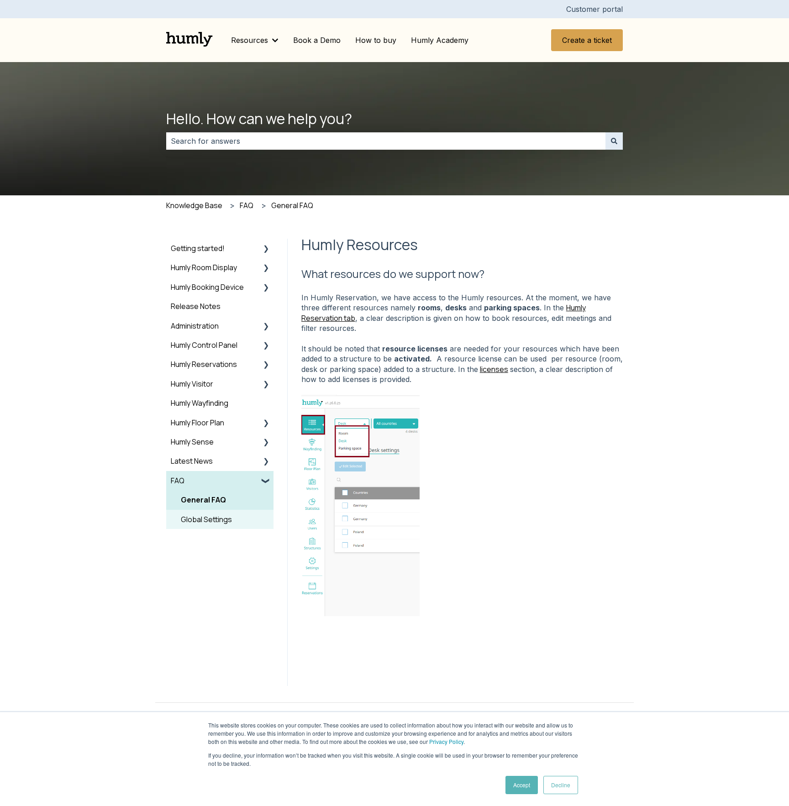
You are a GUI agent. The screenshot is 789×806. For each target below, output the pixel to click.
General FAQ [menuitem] (203, 500)
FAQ (246, 205)
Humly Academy (439, 40)
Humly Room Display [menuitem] (204, 267)
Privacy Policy (446, 741)
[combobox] (385, 141)
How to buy (375, 40)
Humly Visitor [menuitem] (192, 384)
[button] (266, 249)
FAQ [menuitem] (177, 481)
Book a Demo (317, 40)
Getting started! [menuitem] (198, 248)
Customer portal (594, 9)
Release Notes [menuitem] (196, 306)
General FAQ (292, 205)
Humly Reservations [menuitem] (204, 364)
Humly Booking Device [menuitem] (207, 287)
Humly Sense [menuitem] (192, 442)
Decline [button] (560, 785)
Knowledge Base (194, 205)
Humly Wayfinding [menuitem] (199, 403)
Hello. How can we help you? (259, 119)
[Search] (614, 141)
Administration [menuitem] (195, 326)
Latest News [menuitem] (192, 461)
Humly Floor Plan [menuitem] (197, 423)
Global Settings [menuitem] (206, 519)
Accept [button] (521, 785)
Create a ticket (587, 40)
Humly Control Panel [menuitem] (204, 345)
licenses (494, 369)
